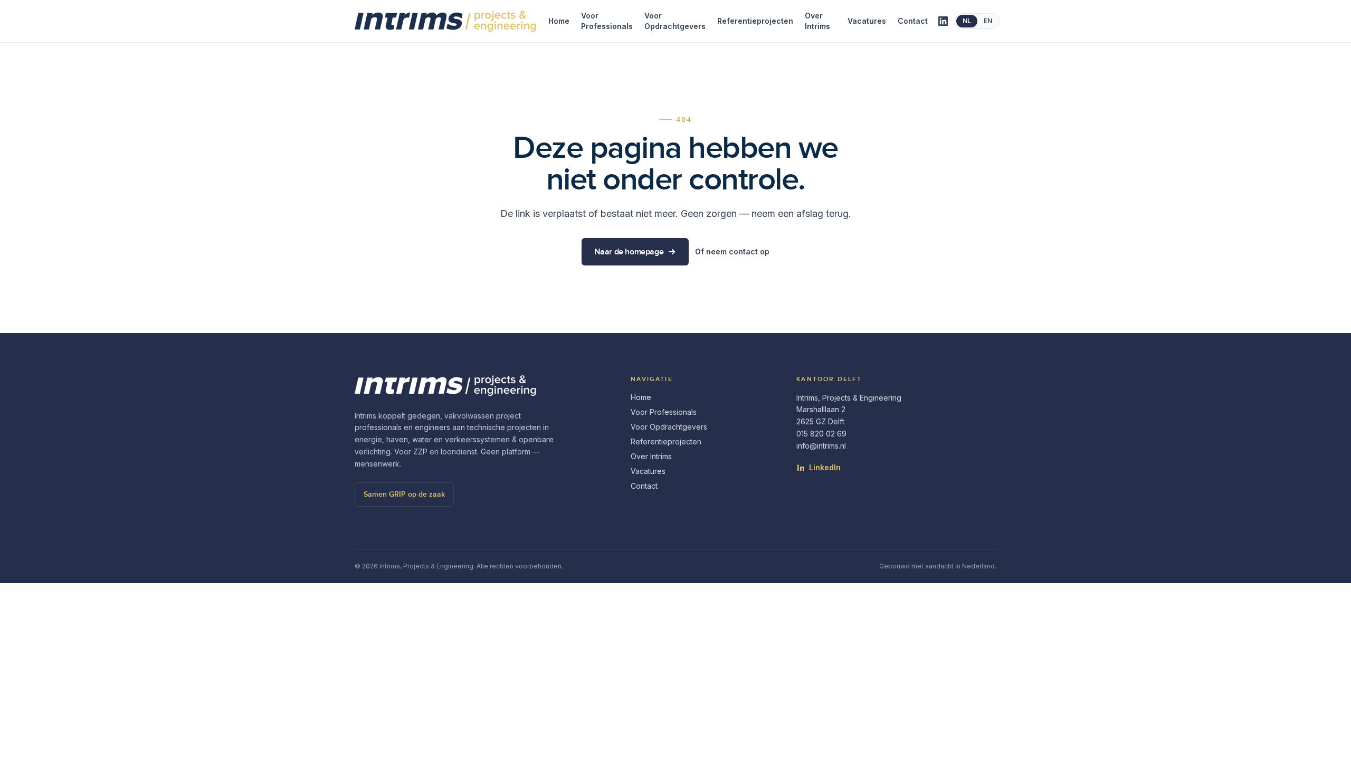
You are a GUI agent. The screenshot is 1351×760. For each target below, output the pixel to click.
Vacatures (867, 20)
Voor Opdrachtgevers (675, 21)
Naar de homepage (629, 251)
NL (967, 21)
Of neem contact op (732, 251)
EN (988, 21)
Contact (913, 20)
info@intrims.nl (821, 445)
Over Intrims (817, 21)
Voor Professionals (607, 21)
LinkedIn (825, 467)
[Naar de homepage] (449, 21)
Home (558, 20)
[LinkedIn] (942, 21)
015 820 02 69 (821, 433)
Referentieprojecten (755, 20)
